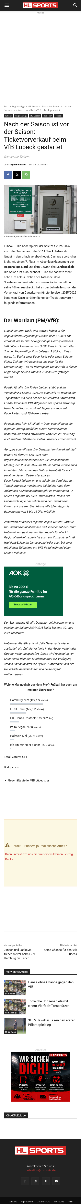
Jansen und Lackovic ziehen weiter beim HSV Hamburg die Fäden (19, 954)
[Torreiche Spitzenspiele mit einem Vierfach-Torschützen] (15, 1006)
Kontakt (12, 1201)
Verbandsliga (11, 1012)
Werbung (59, 1201)
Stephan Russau (17, 164)
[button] (6, 5)
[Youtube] (56, 1181)
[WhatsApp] (26, 175)
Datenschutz (43, 1201)
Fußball (8, 115)
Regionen (47, 115)
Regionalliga (18, 106)
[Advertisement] (40, 57)
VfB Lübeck (34, 106)
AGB (70, 1201)
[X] (17, 175)
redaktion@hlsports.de (41, 1170)
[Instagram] (35, 1181)
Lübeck (58, 115)
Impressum (26, 1201)
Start (6, 106)
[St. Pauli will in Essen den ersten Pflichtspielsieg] (15, 1025)
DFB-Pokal (10, 993)
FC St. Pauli (10, 1031)
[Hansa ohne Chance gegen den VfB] (15, 987)
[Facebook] (8, 175)
